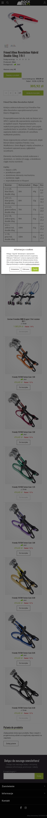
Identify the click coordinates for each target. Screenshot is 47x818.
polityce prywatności (32, 264)
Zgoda (35, 269)
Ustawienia (15, 269)
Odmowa (25, 269)
